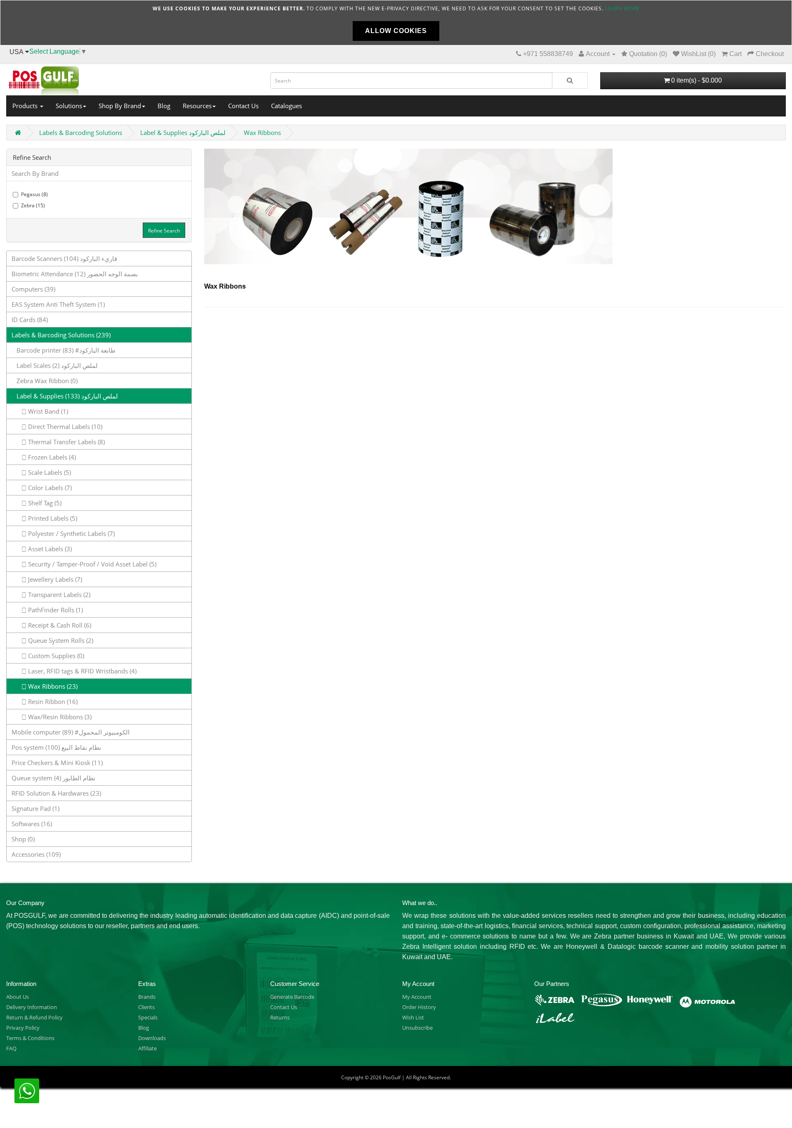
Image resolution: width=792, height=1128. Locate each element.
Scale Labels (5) (48, 472)
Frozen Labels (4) (51, 457)
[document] (396, 22)
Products (25, 106)
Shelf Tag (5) (43, 503)
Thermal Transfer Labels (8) (65, 442)
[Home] (132, 78)
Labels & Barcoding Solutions (80, 132)
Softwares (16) (32, 824)
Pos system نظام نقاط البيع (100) (56, 747)
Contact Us (243, 106)
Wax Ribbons (262, 132)
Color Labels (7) (49, 487)
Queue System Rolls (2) (59, 640)
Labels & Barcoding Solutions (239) (61, 335)
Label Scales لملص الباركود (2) (55, 365)
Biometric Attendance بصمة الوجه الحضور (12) (75, 274)
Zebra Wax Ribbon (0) (45, 381)
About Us (17, 996)
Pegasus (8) (34, 194)
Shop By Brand (120, 106)
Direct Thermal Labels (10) (64, 426)
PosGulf (392, 1077)
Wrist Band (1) (47, 411)
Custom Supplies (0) (55, 656)
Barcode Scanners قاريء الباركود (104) (64, 258)
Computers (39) (33, 289)
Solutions (69, 106)
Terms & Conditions (30, 1038)
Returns (280, 1017)
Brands (147, 996)
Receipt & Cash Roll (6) (58, 625)
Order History (419, 1007)
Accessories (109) (36, 854)
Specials (148, 1017)
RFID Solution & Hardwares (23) (56, 793)
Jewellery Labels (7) (54, 579)
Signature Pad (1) (35, 808)
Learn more (622, 8)
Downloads (152, 1038)
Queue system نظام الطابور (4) (53, 778)
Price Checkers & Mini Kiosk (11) (57, 762)
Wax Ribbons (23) (52, 686)
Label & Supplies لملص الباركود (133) (65, 396)
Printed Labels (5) (51, 518)
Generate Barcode (292, 996)
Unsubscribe (417, 1027)
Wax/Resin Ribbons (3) (59, 717)
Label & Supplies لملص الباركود (183, 132)
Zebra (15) (33, 205)
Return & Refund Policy (34, 1017)
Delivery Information (31, 1007)
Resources (197, 106)
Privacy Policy (23, 1027)
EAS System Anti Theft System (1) (58, 304)
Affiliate (147, 1048)
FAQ (11, 1048)
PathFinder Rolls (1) (54, 610)
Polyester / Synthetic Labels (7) (70, 533)
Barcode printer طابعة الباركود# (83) (64, 350)
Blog (164, 106)
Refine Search (164, 230)
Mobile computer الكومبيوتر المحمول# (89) (71, 732)
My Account (416, 996)
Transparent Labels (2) (58, 594)
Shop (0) (23, 839)
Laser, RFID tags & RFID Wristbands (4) (81, 671)
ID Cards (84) (30, 319)
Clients (146, 1007)
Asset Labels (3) (49, 549)
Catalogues (286, 106)
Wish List (413, 1017)
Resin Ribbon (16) (52, 701)
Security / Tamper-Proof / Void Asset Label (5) (91, 564)
